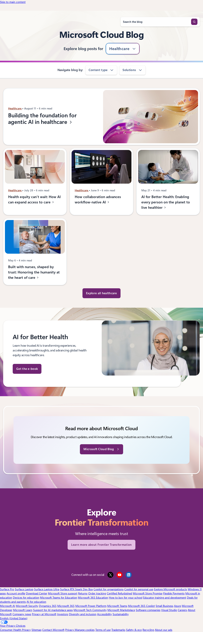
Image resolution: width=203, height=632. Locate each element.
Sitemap (36, 629)
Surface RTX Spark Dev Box (76, 589)
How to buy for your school (125, 597)
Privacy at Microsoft (44, 614)
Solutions (129, 70)
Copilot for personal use (138, 589)
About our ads (163, 629)
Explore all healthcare (101, 293)
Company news (21, 614)
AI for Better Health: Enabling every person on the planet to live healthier (165, 202)
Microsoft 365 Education (93, 597)
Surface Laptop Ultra (46, 589)
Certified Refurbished (119, 593)
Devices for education (26, 597)
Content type (98, 70)
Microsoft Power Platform (90, 605)
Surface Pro (7, 589)
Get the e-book (27, 369)
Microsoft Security (27, 605)
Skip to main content (13, 2)
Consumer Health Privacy (15, 629)
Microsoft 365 (66, 605)
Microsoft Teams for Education (58, 597)
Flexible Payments (174, 593)
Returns (82, 593)
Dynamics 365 (47, 605)
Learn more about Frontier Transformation (101, 545)
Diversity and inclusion (82, 614)
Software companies (148, 610)
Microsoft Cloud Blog (98, 449)
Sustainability (121, 614)
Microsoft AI (7, 605)
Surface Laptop (24, 589)
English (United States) (13, 618)
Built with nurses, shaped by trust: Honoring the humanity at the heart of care (34, 272)
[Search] (194, 22)
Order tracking (97, 593)
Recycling (148, 629)
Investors (62, 614)
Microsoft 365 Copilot (141, 605)
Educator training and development (164, 597)
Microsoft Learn (22, 610)
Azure (177, 605)
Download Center (36, 593)
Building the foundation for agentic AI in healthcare (42, 118)
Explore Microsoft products (170, 589)
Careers (182, 610)
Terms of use (103, 629)
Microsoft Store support (62, 593)
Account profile (16, 593)
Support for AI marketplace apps (53, 610)
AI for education (36, 601)
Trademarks (118, 629)
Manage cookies (85, 629)
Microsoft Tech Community (90, 610)
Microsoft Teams (117, 605)
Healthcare (119, 48)
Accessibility (104, 614)
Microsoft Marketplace (121, 610)
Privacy (70, 629)
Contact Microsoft (53, 629)
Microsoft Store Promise (147, 593)
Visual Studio (169, 610)
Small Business (164, 605)
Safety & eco (134, 629)
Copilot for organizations (109, 589)
